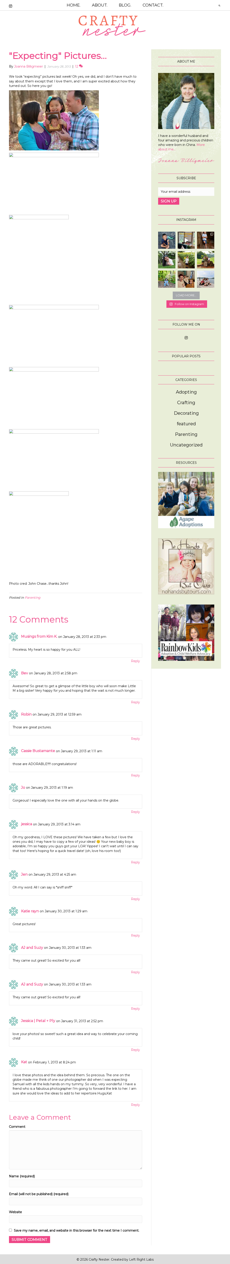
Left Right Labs (141, 1259)
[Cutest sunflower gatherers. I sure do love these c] (205, 259)
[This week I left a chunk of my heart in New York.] (166, 259)
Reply (135, 661)
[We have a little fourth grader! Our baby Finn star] (166, 240)
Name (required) (22, 1176)
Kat (24, 1062)
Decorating (186, 413)
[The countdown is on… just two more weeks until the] (205, 279)
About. (99, 5)
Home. (73, 5)
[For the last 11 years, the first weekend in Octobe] (186, 279)
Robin (26, 714)
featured (186, 423)
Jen (24, 874)
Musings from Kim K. (39, 636)
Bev (24, 673)
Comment (17, 1127)
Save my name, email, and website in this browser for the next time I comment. (76, 1230)
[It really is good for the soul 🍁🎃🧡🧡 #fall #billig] (186, 240)
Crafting (186, 402)
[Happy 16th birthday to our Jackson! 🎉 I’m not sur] (205, 240)
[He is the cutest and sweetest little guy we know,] (186, 259)
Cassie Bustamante (38, 751)
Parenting (32, 598)
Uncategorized (186, 445)
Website (15, 1212)
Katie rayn (30, 911)
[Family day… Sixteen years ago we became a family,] (166, 279)
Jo (23, 787)
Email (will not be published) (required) (39, 1194)
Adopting (186, 392)
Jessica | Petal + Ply (38, 1021)
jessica (26, 824)
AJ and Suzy (32, 947)
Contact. (153, 5)
